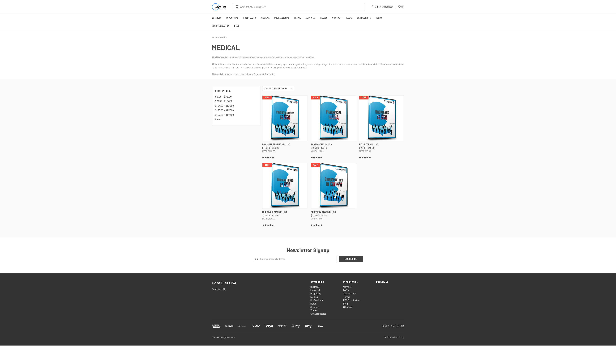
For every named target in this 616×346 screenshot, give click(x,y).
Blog (236, 26)
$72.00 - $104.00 (223, 101)
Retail (297, 17)
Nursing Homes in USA (274, 212)
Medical (265, 17)
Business (217, 17)
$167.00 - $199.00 (224, 115)
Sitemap (347, 307)
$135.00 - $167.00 (224, 110)
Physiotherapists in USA (276, 144)
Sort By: (267, 88)
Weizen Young (397, 337)
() (402, 6)
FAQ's (349, 17)
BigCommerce (228, 337)
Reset (218, 119)
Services (310, 17)
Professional (281, 17)
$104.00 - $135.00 (224, 105)
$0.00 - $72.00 (223, 96)
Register (388, 6)
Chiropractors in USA (323, 212)
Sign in (378, 6)
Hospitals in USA (368, 144)
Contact (337, 17)
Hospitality (249, 17)
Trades (323, 17)
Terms (379, 17)
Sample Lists (364, 17)
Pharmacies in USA (321, 144)
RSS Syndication (220, 26)
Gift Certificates (318, 314)
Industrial (232, 17)
